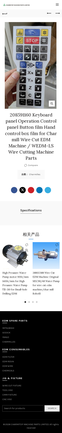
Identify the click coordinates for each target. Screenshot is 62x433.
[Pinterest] (31, 190)
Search (52, 408)
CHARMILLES (8, 341)
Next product (57, 13)
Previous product (49, 13)
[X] (22, 190)
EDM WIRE (7, 366)
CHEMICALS (8, 370)
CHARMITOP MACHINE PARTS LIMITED (30, 424)
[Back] (5, 13)
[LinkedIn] (39, 190)
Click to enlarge (52, 104)
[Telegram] (48, 190)
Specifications (31, 210)
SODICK (6, 332)
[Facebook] (14, 190)
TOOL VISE (7, 390)
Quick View (26, 250)
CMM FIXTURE (9, 394)
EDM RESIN (8, 361)
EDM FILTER (8, 357)
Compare (33, 165)
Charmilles (34, 174)
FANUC (5, 337)
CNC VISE (7, 399)
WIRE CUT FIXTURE (11, 385)
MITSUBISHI (8, 328)
